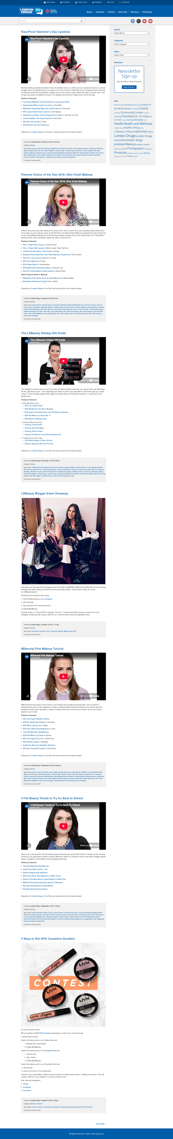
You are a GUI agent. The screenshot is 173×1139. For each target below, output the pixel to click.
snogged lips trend (90, 919)
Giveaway (55, 1107)
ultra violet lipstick (50, 313)
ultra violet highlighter (36, 313)
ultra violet (47, 311)
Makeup (32, 153)
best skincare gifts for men (33, 469)
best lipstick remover (65, 148)
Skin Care (73, 631)
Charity (143, 108)
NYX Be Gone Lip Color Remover (36, 125)
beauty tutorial (36, 148)
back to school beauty (66, 913)
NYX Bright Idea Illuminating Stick (36, 267)
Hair (48, 631)
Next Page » (101, 1124)
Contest (33, 1107)
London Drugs (37, 132)
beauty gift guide (97, 467)
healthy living (131, 127)
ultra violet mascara (95, 313)
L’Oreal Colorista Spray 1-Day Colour (37, 251)
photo (124, 148)
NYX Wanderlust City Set (34, 409)
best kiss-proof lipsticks (50, 148)
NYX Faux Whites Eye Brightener (36, 728)
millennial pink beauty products (64, 776)
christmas (117, 113)
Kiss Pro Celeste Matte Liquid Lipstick (38, 271)
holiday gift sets (77, 471)
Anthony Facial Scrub (33, 424)
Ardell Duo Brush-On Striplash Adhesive (39, 745)
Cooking (117, 116)
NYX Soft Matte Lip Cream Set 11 (38, 415)
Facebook (48, 1064)
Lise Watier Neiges (30, 474)
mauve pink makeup (36, 776)
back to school (53, 913)
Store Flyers (82, 2)
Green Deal (122, 12)
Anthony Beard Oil (37, 467)
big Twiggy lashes (96, 913)
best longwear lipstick (80, 148)
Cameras (135, 108)
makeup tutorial (52, 153)
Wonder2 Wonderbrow (37, 921)
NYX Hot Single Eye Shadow (34, 722)
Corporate (100, 12)
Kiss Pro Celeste (90, 305)
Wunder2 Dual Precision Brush (35, 889)
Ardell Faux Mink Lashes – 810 (35, 869)
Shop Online (50, 2)
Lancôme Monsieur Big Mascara (36, 732)
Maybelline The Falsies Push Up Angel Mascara (42, 278)
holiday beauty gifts (64, 471)
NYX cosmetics (87, 1107)
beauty (129, 104)
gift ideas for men (36, 471)
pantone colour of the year (76, 309)
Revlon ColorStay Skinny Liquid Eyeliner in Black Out (44, 879)
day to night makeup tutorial (59, 772)
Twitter (47, 1040)
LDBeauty (99, 148)
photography (148, 149)
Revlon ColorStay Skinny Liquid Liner (70, 919)
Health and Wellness (138, 123)
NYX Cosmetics (46, 1033)
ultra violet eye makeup (71, 311)
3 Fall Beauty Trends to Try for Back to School (52, 798)
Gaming (130, 119)
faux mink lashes (97, 915)
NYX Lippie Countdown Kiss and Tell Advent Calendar (46, 412)
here (88, 614)
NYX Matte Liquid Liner (32, 725)
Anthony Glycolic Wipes (34, 428)
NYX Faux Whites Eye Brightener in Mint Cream (42, 876)
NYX (80, 1107)
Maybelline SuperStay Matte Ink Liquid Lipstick (42, 108)
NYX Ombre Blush (30, 264)
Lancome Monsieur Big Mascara (34, 917)
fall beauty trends (72, 915)
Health (118, 123)
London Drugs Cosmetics (73, 151)
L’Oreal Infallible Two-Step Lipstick (37, 118)
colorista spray (47, 305)
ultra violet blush (56, 311)
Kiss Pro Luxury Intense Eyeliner (36, 258)
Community (127, 112)
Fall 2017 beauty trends (58, 915)
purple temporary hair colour (33, 311)
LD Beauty (92, 148)
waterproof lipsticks (69, 157)
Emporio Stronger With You (88, 469)
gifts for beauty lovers (50, 471)
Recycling (117, 156)
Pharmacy (98, 2)
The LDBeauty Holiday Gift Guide (43, 333)
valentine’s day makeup (54, 157)
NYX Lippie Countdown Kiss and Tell (45, 476)
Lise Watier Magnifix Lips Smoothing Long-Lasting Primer (46, 102)
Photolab (120, 152)
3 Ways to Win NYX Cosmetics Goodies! (48, 939)
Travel (130, 156)
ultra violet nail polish (31, 316)
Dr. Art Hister (142, 116)
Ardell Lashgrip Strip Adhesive (35, 872)
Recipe (147, 153)
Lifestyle (111, 12)
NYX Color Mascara (30, 261)
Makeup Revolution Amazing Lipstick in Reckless (43, 882)
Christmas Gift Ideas (63, 469)
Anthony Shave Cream (34, 431)
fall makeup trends (85, 915)
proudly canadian (138, 153)
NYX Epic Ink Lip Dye (31, 121)
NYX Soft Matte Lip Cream (33, 735)
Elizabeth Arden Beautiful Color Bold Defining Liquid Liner (46, 254)
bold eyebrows (36, 915)
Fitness (124, 120)
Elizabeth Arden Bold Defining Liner (72, 305)
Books (128, 108)
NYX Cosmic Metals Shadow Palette (56, 778)
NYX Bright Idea (34, 309)
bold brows (27, 915)
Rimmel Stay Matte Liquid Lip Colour (37, 105)
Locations (66, 2)
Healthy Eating (119, 128)
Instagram (48, 599)
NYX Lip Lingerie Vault (34, 405)
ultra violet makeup (63, 313)
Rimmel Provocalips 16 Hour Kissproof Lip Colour (43, 115)
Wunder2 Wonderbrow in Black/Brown (38, 885)
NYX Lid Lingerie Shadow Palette (36, 719)
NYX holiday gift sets (93, 474)
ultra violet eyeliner (85, 311)
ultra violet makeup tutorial (79, 313)
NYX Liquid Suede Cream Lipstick (36, 112)
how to (141, 128)
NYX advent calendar (78, 474)
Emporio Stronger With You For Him (39, 443)
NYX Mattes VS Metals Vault (36, 419)
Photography (135, 148)
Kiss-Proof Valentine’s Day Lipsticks (45, 32)
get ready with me (75, 772)
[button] (63, 541)
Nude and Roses (37, 778)
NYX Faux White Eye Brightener (47, 919)
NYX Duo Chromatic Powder (34, 748)
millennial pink (48, 776)
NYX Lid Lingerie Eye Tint (33, 738)
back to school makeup (82, 913)
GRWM (83, 772)
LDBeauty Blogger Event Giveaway (44, 493)
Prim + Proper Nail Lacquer (33, 244)
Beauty (89, 12)
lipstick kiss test (34, 151)
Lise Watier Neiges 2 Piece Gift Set (38, 440)
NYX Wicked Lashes (31, 742)
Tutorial (135, 156)
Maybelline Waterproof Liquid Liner (37, 281)
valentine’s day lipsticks (37, 157)
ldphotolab (141, 131)
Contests (40, 1107)
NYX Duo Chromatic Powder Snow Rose (82, 778)
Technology (147, 12)
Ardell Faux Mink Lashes (39, 913)
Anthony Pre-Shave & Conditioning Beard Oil (43, 434)
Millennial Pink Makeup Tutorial (42, 649)
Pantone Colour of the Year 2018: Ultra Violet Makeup (57, 174)
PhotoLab (125, 2)
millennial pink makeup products (86, 776)
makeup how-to (41, 153)
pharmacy (117, 149)
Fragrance (42, 631)
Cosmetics (56, 305)
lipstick (26, 151)
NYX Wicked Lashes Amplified (76, 780)
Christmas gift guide (49, 469)
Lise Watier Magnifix (47, 151)
